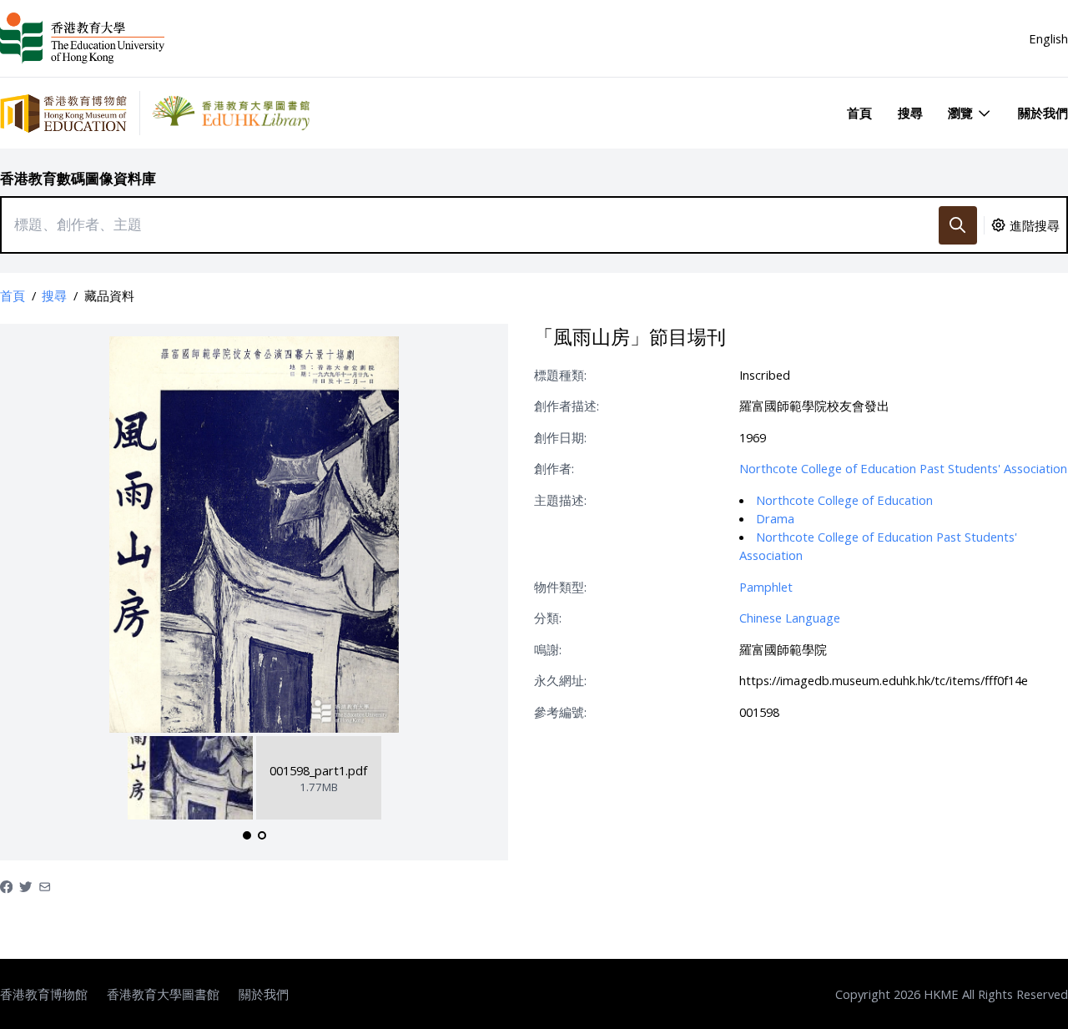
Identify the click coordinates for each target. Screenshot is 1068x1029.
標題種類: (560, 374)
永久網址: (560, 680)
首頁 (859, 112)
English (1048, 38)
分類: (548, 617)
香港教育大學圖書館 (163, 994)
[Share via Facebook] (6, 885)
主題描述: (560, 500)
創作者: (554, 468)
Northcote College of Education (844, 500)
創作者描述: (566, 405)
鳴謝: (548, 649)
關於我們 (1043, 112)
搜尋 (910, 112)
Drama (775, 518)
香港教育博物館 (44, 994)
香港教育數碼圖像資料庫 (78, 178)
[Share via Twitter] (25, 885)
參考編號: (560, 712)
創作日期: (560, 437)
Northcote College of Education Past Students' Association (903, 468)
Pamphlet (766, 586)
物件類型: (560, 586)
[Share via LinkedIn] (44, 885)
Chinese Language (789, 617)
